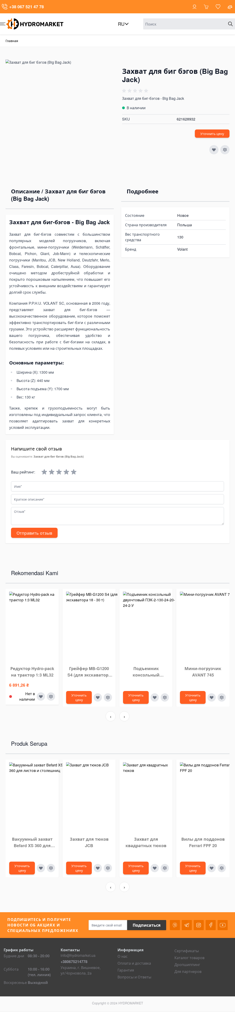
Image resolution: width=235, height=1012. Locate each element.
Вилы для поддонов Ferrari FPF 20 (203, 842)
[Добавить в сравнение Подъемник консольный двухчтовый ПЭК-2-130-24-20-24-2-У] (165, 697)
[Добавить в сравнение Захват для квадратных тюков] (165, 868)
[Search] (230, 24)
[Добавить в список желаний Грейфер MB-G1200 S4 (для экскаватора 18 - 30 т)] (98, 697)
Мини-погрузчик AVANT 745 (203, 671)
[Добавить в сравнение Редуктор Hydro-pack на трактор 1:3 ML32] (51, 696)
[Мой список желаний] (218, 6)
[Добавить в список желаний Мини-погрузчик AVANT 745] (211, 697)
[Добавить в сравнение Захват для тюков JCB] (108, 868)
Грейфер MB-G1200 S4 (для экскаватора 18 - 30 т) (89, 671)
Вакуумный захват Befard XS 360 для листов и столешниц (32, 842)
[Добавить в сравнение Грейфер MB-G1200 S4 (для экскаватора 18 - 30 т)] (108, 697)
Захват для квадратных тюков (146, 842)
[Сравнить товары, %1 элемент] (230, 8)
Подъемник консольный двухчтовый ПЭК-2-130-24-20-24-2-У (146, 671)
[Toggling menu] (3, 24)
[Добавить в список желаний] (213, 149)
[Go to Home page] (38, 23)
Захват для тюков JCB (89, 842)
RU (121, 24)
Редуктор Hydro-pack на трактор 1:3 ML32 (32, 671)
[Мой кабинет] (194, 7)
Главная (12, 40)
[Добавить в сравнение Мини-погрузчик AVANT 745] (222, 697)
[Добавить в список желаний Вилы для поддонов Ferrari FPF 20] (211, 868)
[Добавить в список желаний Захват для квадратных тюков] (155, 868)
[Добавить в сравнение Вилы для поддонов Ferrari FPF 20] (222, 868)
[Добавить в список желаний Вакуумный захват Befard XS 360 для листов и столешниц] (41, 868)
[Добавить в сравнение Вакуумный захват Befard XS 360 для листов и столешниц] (51, 868)
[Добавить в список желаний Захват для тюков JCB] (98, 868)
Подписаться (147, 925)
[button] (136, 91)
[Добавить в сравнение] (224, 149)
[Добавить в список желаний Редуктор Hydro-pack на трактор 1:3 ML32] (41, 696)
